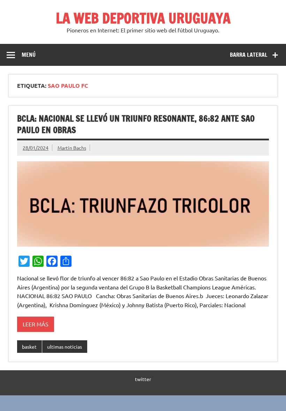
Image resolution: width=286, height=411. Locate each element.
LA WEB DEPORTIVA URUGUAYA (143, 18)
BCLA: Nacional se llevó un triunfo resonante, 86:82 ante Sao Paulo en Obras (136, 124)
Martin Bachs (72, 148)
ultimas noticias (64, 346)
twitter (143, 379)
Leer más (35, 323)
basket (29, 346)
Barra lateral (249, 55)
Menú (29, 55)
